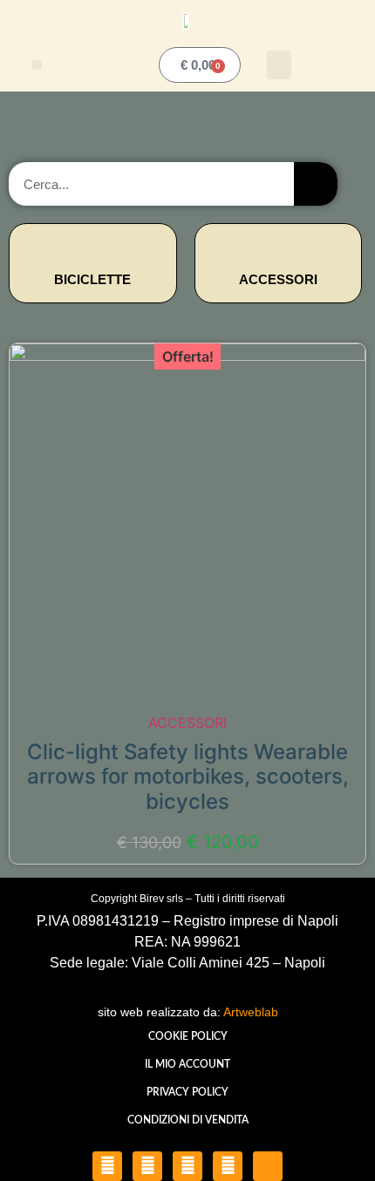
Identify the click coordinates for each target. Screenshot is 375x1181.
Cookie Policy (188, 1036)
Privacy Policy (187, 1092)
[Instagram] (147, 1166)
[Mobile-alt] (268, 1166)
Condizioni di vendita (188, 1120)
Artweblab (250, 1012)
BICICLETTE (92, 279)
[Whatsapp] (187, 1166)
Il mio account (187, 1064)
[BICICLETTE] (93, 247)
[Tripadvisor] (227, 1166)
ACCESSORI (278, 279)
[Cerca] (316, 184)
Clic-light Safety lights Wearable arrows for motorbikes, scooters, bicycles (188, 777)
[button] (37, 65)
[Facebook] (107, 1166)
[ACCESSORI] (279, 247)
